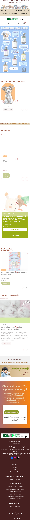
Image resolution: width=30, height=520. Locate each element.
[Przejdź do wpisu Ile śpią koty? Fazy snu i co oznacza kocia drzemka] (15, 311)
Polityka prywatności (15, 498)
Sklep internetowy (13, 518)
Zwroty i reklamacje (15, 491)
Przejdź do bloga (4, 298)
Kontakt (15, 467)
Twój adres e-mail (8, 408)
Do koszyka (6, 175)
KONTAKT (18, 11)
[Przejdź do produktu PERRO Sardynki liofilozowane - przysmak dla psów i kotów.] (15, 261)
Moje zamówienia (15, 506)
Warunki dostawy (15, 479)
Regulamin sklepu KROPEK (15, 486)
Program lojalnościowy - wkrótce (15, 496)
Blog (15, 469)
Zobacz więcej (15, 235)
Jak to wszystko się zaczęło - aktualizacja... (15, 472)
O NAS (26, 11)
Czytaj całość (6, 343)
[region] (15, 124)
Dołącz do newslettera (11, 412)
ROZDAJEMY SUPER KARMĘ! (15, 489)
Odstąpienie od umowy (15, 494)
